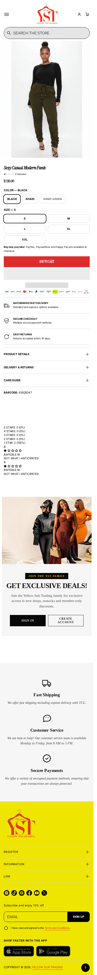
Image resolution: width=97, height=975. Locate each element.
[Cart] (87, 14)
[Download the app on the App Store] (19, 951)
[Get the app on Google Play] (53, 951)
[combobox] (46, 33)
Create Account (66, 620)
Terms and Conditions (56, 927)
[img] (12, 450)
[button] (47, 274)
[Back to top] (85, 967)
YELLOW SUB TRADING (47, 967)
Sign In (27, 620)
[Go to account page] (79, 14)
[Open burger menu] (6, 14)
